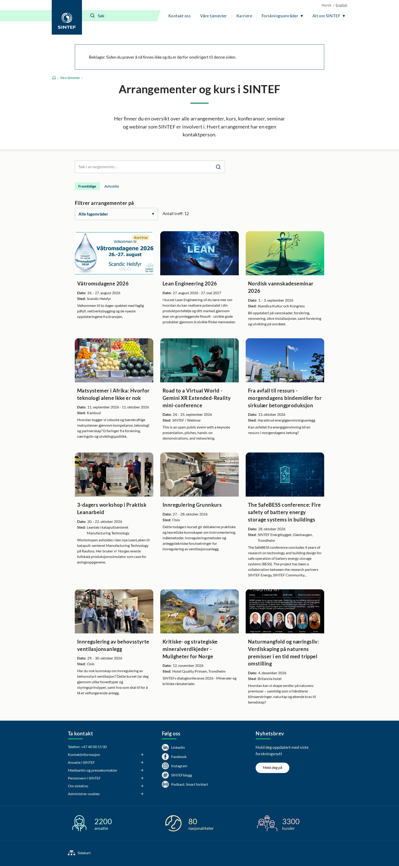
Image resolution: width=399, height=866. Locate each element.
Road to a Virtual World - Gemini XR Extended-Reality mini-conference (197, 397)
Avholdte (111, 186)
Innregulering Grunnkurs (192, 505)
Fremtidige (87, 186)
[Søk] (92, 15)
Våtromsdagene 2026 (103, 283)
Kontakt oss (179, 15)
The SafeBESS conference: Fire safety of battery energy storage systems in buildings (284, 512)
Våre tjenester (213, 15)
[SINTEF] (67, 17)
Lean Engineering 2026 (190, 283)
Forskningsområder (280, 15)
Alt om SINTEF (326, 15)
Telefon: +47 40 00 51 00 (87, 746)
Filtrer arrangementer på (104, 203)
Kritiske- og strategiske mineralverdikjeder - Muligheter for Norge (190, 648)
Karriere (244, 15)
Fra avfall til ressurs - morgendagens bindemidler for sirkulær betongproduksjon (285, 397)
